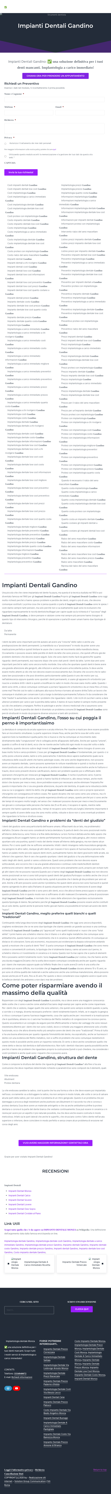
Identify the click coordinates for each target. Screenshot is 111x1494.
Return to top (100, 1470)
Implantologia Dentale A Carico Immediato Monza (88, 1356)
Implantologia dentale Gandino (19, 1241)
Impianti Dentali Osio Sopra (22, 1209)
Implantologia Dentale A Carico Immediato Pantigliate (55, 1426)
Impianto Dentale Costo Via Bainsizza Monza (57, 1435)
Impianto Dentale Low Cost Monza (87, 1369)
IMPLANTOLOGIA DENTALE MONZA (25, 3)
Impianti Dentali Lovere (20, 1204)
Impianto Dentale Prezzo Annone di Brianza (56, 1443)
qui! (54, 149)
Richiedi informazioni (22, 1377)
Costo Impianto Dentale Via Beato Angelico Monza (57, 1411)
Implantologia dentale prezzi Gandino (43, 1245)
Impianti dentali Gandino (66, 1249)
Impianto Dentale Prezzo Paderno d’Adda (56, 1383)
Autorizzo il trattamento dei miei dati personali (30, 143)
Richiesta (10, 120)
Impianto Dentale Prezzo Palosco (56, 1403)
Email (60, 107)
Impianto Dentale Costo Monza (90, 1375)
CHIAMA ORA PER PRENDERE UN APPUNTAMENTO (55, 76)
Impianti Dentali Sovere (20, 1200)
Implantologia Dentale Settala (54, 1358)
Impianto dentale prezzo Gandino (36, 1249)
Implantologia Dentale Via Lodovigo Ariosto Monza (56, 1366)
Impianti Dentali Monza (20, 1191)
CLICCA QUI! (81, 1309)
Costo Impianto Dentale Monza (90, 1341)
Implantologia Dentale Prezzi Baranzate (54, 1375)
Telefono (9, 107)
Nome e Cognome (14, 94)
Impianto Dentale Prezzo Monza (87, 1366)
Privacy (9, 137)
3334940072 (20, 1373)
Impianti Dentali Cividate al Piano (25, 1213)
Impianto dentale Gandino (76, 1245)
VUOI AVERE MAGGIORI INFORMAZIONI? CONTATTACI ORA (55, 1143)
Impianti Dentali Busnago (56, 1418)
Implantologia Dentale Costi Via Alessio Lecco (57, 1391)
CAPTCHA (9, 163)
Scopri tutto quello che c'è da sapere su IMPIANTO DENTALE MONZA (40, 1229)
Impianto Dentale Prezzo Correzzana (56, 1350)
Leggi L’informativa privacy (18, 1470)
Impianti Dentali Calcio (19, 1195)
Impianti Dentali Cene (54, 1397)
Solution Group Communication (30, 1481)
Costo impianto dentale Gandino (30, 1252)
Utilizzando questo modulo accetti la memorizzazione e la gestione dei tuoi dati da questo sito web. (51, 156)
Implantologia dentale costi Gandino (53, 1241)
